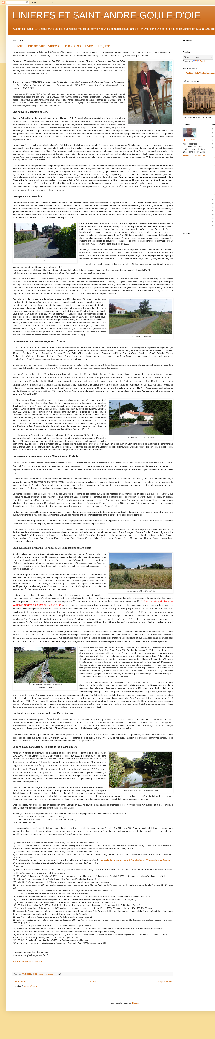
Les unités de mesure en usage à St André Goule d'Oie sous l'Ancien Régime (135, 860)
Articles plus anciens (163, 981)
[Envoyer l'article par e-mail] (59, 974)
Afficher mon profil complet (194, 155)
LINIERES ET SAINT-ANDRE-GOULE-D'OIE (107, 15)
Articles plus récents (22, 981)
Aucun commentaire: (47, 974)
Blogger (135, 1003)
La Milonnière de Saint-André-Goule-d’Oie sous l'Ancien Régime (61, 46)
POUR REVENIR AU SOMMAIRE (28, 961)
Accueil (93, 981)
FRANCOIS (191, 140)
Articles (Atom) (30, 986)
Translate (204, 61)
